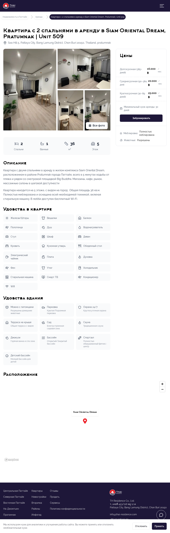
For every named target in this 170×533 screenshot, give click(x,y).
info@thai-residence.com (123, 514)
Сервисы (55, 502)
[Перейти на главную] (138, 492)
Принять (159, 526)
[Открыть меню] (162, 5)
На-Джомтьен (11, 508)
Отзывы (54, 491)
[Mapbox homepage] (11, 460)
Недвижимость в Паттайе (15, 17)
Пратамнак (9, 514)
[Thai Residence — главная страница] (10, 6)
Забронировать (141, 118)
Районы (36, 508)
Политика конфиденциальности (67, 508)
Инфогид (36, 514)
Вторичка (37, 502)
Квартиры (37, 491)
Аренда (38, 17)
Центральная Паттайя (15, 491)
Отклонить (141, 526)
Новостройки (39, 496)
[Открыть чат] (161, 515)
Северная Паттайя (13, 496)
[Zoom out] (162, 389)
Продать (54, 496)
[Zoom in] (162, 384)
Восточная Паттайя (14, 502)
